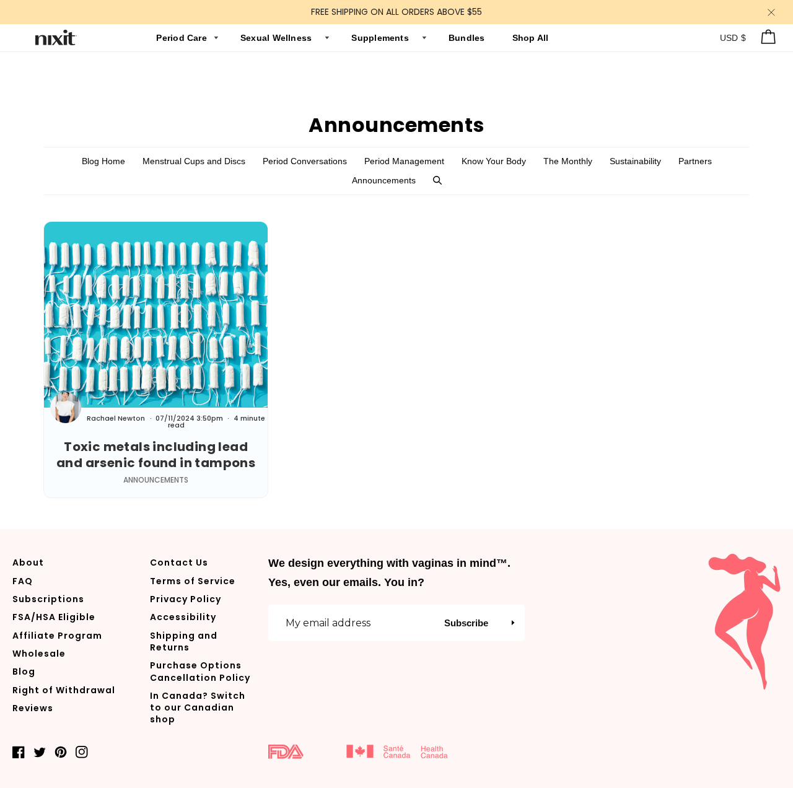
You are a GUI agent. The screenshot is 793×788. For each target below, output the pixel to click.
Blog (23, 671)
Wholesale (39, 653)
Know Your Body (494, 161)
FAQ (22, 581)
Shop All (530, 38)
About (28, 562)
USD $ (733, 38)
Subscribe (466, 623)
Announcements (384, 180)
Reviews (32, 708)
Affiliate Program (57, 635)
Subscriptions (48, 599)
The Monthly (567, 161)
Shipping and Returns (183, 641)
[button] (437, 180)
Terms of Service (192, 581)
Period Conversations (305, 161)
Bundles (468, 38)
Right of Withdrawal (63, 690)
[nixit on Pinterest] (61, 751)
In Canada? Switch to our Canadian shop (197, 708)
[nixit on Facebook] (18, 751)
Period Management (404, 161)
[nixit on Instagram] (82, 751)
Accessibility (183, 617)
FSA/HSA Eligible (53, 617)
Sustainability (635, 161)
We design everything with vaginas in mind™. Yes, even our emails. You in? (389, 573)
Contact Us (179, 562)
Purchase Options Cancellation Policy (200, 671)
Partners (695, 161)
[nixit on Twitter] (39, 751)
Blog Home (103, 161)
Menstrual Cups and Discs (193, 161)
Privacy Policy (185, 599)
